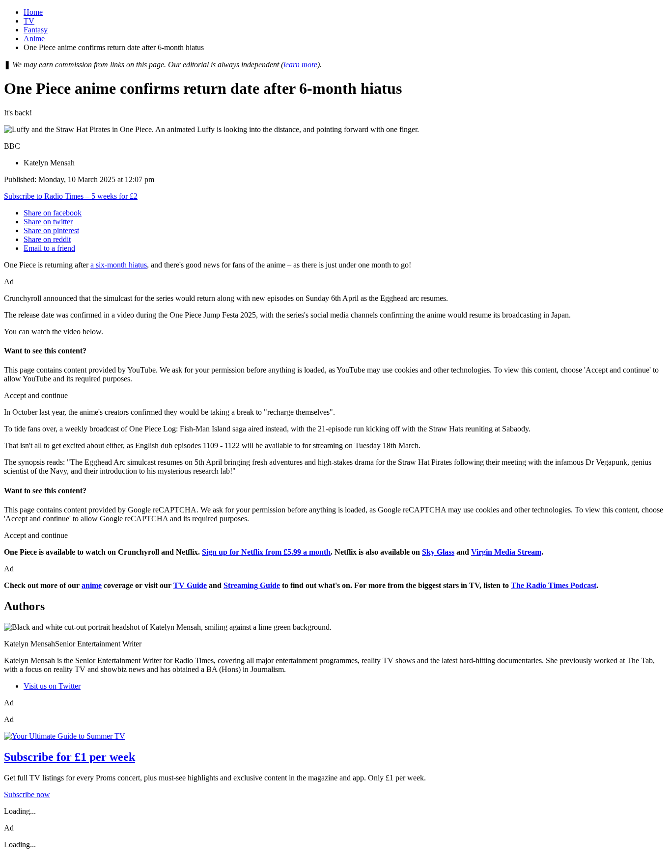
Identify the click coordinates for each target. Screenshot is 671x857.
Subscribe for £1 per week (69, 756)
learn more (300, 64)
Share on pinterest (51, 230)
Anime (34, 38)
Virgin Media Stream (506, 552)
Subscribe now (27, 794)
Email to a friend (49, 248)
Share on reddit (47, 239)
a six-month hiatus (118, 265)
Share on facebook (53, 213)
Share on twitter (48, 221)
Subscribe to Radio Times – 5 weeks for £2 (71, 196)
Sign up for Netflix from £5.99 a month (266, 552)
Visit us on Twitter (52, 686)
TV (29, 21)
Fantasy (36, 30)
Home (33, 12)
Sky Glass (438, 552)
